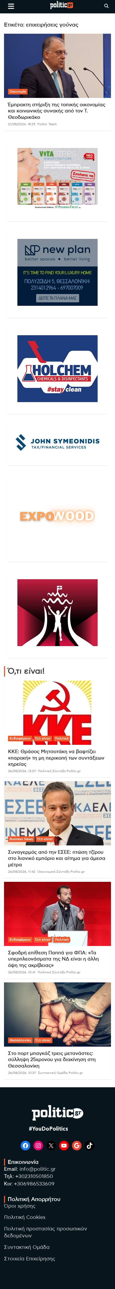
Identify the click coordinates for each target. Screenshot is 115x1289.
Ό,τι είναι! (43, 738)
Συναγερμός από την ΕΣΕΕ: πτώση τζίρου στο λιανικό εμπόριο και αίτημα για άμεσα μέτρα (56, 858)
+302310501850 (34, 1176)
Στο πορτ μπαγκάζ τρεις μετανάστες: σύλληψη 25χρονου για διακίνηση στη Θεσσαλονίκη (52, 1060)
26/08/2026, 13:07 (22, 771)
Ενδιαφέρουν (20, 738)
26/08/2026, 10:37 (22, 1072)
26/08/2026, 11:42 (21, 871)
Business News (21, 839)
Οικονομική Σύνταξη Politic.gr (61, 871)
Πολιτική (61, 738)
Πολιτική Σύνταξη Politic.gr (59, 771)
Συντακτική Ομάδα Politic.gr (60, 1072)
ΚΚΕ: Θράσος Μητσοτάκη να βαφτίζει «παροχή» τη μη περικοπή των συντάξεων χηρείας (56, 758)
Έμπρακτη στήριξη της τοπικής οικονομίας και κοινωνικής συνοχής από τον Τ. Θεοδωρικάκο (56, 111)
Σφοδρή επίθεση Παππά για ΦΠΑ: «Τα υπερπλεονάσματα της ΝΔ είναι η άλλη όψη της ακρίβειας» (53, 959)
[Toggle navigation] (11, 6)
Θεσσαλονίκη (20, 1040)
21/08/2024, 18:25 (21, 124)
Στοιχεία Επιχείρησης (29, 1258)
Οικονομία (18, 91)
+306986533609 (34, 1184)
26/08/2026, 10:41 (22, 972)
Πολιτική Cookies (24, 1217)
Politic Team (47, 124)
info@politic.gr (38, 1169)
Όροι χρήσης (20, 1206)
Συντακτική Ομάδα (26, 1247)
